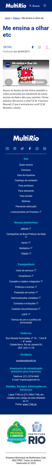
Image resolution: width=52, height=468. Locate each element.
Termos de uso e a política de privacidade (26, 321)
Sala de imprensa (26, 175)
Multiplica (24, 248)
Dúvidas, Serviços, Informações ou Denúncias (26, 388)
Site (26, 158)
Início (7, 18)
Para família (26, 196)
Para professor (26, 185)
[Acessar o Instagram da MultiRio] (15, 149)
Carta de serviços (25, 270)
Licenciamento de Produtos (25, 212)
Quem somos (26, 164)
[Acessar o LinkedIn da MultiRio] (44, 149)
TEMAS (25, 253)
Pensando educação (26, 206)
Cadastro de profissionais (25, 309)
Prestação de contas (25, 292)
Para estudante (26, 190)
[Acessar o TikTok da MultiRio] (22, 149)
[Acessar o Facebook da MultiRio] (29, 149)
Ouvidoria (26, 354)
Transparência (26, 264)
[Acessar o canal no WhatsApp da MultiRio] (37, 149)
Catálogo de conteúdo (26, 180)
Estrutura (26, 170)
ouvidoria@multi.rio (26, 360)
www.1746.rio (30, 404)
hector (24, 242)
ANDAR (25, 228)
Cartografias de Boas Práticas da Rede (26, 234)
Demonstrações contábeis (24, 298)
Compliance (24, 276)
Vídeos (16, 18)
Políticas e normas (25, 287)
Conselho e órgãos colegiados (24, 281)
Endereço (26, 333)
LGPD (25, 314)
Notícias (26, 201)
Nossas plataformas (26, 222)
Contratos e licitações (25, 303)
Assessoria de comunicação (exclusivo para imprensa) (26, 370)
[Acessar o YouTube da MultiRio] (7, 149)
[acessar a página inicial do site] (15, 5)
